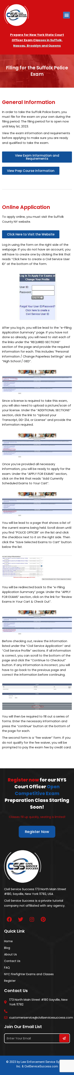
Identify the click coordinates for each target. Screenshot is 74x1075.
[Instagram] (32, 919)
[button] (66, 15)
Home (8, 941)
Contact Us (12, 961)
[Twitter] (20, 919)
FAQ (7, 968)
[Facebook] (9, 919)
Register (10, 981)
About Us (10, 954)
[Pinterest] (43, 919)
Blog (7, 948)
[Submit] (64, 1038)
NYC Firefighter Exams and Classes (29, 974)
